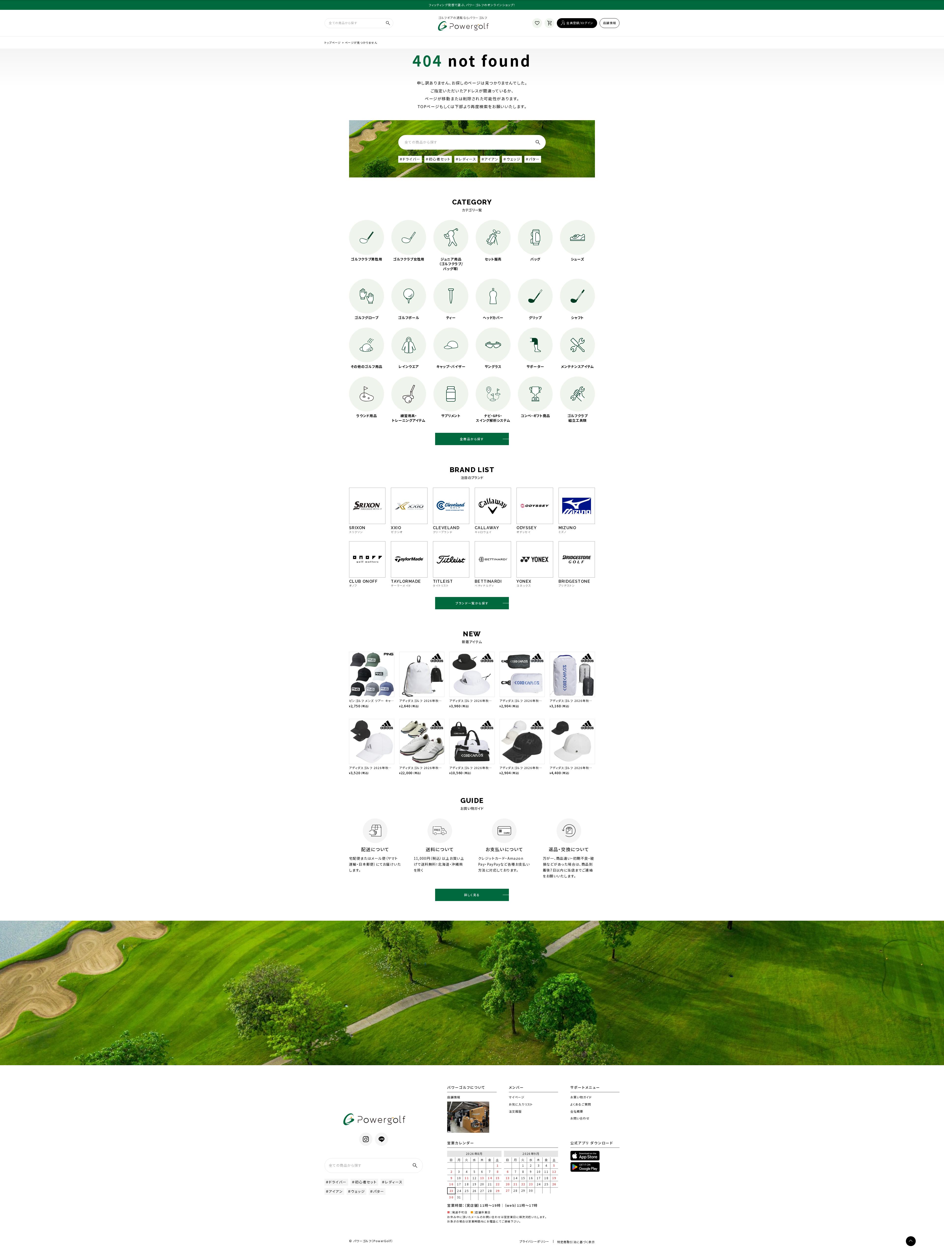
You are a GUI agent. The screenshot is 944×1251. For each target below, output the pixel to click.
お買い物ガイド (581, 1097)
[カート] (549, 23)
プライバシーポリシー (534, 1241)
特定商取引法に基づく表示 (576, 1242)
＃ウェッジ (512, 159)
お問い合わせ (580, 1118)
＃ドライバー (410, 159)
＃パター (533, 159)
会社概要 (576, 1111)
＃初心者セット (438, 159)
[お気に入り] (537, 23)
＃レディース (466, 159)
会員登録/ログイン (579, 23)
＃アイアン (490, 159)
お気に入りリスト (521, 1104)
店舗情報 (609, 23)
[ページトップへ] (911, 1241)
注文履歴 (515, 1111)
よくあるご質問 (580, 1104)
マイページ (517, 1097)
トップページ (332, 42)
